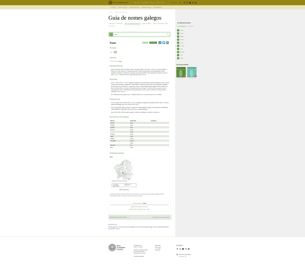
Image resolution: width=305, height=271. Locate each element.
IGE (134, 194)
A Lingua (113, 7)
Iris (143, 206)
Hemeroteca (145, 2)
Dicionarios (157, 7)
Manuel (182, 52)
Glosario (111, 26)
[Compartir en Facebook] (160, 42)
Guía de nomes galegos (132, 23)
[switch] (128, 217)
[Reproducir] (115, 52)
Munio (182, 36)
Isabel (131, 209)
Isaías (135, 209)
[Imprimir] (167, 42)
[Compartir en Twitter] (163, 42)
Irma (146, 206)
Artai (181, 33)
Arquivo (152, 2)
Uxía (181, 42)
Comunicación (146, 7)
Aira (181, 49)
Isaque (120, 61)
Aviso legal (158, 247)
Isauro (144, 209)
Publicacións (160, 2)
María (182, 39)
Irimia (139, 206)
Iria (136, 206)
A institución (122, 7)
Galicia (182, 46)
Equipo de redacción (160, 23)
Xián (181, 58)
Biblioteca (137, 2)
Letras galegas (134, 7)
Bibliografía (146, 23)
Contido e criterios (115, 23)
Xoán (181, 30)
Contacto (174, 2)
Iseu (148, 209)
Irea (181, 55)
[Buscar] (180, 2)
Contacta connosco (139, 256)
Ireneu (132, 206)
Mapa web (157, 245)
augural (117, 74)
